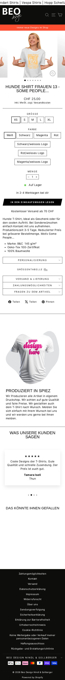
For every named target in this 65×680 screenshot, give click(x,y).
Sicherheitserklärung (32, 614)
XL (49, 119)
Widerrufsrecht (32, 599)
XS (16, 119)
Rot (56, 135)
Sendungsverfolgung (32, 609)
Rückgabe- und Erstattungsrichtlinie (32, 648)
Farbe (32, 129)
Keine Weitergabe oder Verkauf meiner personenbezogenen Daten (32, 637)
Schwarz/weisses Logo (32, 144)
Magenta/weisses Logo (32, 161)
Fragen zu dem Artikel (32, 291)
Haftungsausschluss (32, 643)
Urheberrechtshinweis (32, 624)
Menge (33, 171)
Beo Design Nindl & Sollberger (31, 657)
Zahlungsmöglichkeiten (32, 285)
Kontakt (32, 578)
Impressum (32, 594)
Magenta (42, 135)
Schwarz (24, 135)
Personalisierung (32, 260)
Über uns (32, 604)
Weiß (10, 135)
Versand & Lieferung (32, 279)
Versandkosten (42, 102)
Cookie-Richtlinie (32, 630)
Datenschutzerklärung (32, 589)
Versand (32, 583)
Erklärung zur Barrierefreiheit (32, 619)
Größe (32, 113)
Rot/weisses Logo (32, 153)
